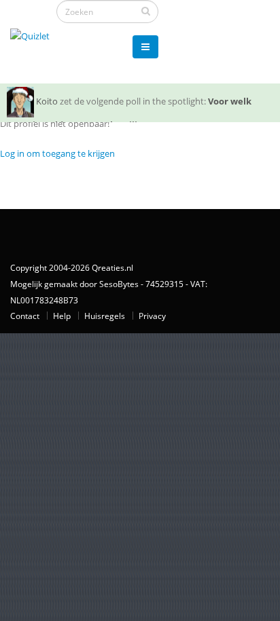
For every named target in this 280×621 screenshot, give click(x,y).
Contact (24, 315)
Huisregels (104, 315)
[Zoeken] (145, 11)
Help (62, 315)
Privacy (152, 315)
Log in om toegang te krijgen (57, 153)
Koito (47, 101)
